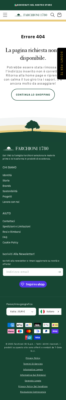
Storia (6, 180)
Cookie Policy (10, 242)
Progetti (7, 196)
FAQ (5, 237)
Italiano (50, 311)
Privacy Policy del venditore (33, 386)
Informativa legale (33, 369)
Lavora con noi (11, 201)
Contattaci (9, 221)
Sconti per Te (61, 63)
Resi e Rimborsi (12, 231)
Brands (7, 185)
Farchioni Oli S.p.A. (24, 344)
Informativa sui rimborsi (33, 375)
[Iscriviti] (59, 272)
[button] (5, 15)
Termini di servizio (33, 364)
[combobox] (50, 311)
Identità (7, 175)
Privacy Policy (33, 358)
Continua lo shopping (33, 94)
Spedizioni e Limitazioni (16, 226)
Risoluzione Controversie (33, 392)
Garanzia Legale (33, 381)
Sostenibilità (10, 191)
